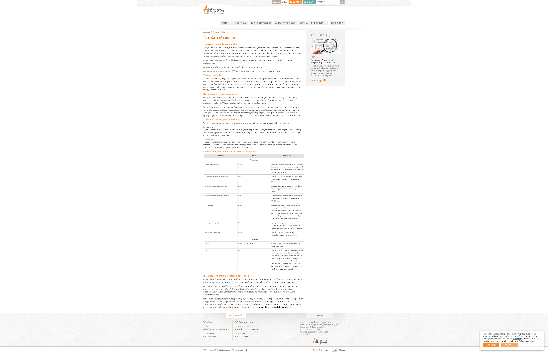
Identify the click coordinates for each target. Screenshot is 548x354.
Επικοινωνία (305, 334)
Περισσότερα (317, 80)
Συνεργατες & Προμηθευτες (313, 22)
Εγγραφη (310, 2)
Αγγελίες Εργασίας (307, 332)
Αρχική (206, 32)
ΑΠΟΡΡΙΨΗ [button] (509, 345)
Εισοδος (297, 2)
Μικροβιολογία (330, 324)
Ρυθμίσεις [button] (517, 338)
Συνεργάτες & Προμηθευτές (311, 327)
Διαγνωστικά (326, 322)
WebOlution (338, 350)
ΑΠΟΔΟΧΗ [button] (491, 345)
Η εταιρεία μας (313, 322)
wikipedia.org (265, 307)
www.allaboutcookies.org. (282, 307)
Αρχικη (225, 22)
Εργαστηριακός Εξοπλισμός (311, 324)
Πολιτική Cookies (323, 332)
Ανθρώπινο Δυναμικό (309, 329)
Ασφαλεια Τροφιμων (285, 22)
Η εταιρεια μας (240, 22)
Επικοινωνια (337, 22)
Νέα (321, 329)
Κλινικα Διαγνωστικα (261, 22)
